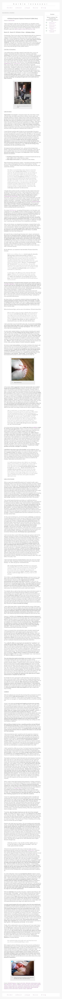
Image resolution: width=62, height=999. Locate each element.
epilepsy (35, 427)
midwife (10, 987)
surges (24, 988)
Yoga (27, 7)
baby (39, 983)
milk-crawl (14, 987)
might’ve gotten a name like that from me (24, 29)
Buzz (36, 7)
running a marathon (9, 284)
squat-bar (20, 988)
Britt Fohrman (13, 210)
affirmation (28, 983)
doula (28, 984)
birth (5, 984)
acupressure (7, 63)
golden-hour (14, 985)
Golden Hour (31, 850)
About (19, 7)
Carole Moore (17, 63)
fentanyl (10, 985)
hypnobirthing (27, 985)
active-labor (22, 983)
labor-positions (36, 985)
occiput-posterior (27, 987)
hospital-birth (20, 985)
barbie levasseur (31, 4)
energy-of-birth (33, 984)
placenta (36, 987)
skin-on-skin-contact (13, 988)
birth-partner (9, 984)
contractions (24, 984)
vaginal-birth (29, 988)
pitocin (32, 987)
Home (10, 7)
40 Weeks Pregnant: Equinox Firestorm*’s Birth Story (22, 18)
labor (31, 985)
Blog (43, 7)
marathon (6, 987)
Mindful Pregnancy (12, 983)
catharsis (14, 984)
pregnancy (6, 988)
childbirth (19, 984)
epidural (38, 984)
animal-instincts (34, 983)
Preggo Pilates (17, 788)
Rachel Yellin (35, 201)
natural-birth (20, 987)
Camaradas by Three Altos (11, 196)
